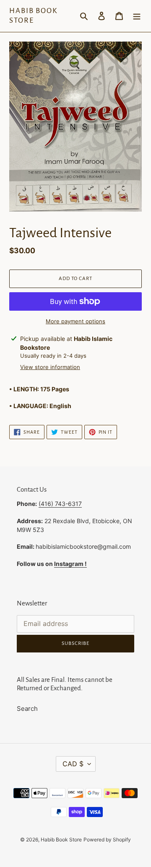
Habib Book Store (33, 15)
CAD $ (72, 764)
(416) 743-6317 (60, 503)
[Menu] (137, 16)
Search (27, 708)
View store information (50, 367)
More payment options (75, 321)
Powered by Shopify (107, 839)
